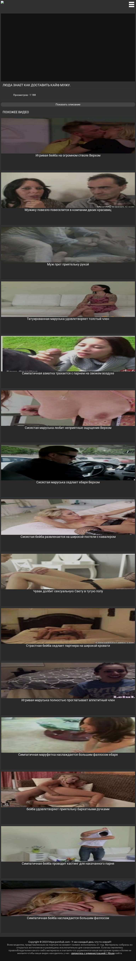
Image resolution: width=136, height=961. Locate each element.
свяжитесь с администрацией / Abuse (93, 953)
